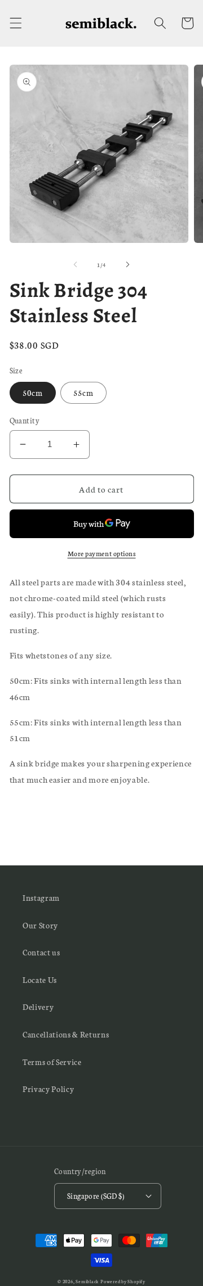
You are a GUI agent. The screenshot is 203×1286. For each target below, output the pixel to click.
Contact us (41, 952)
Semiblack (87, 1281)
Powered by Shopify (122, 1281)
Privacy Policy (48, 1088)
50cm (33, 392)
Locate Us (40, 979)
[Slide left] (75, 264)
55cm (83, 392)
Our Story (40, 925)
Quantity (25, 420)
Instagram (41, 897)
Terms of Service (52, 1061)
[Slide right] (127, 264)
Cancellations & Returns (66, 1034)
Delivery (38, 1006)
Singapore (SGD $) (95, 1195)
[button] (15, 23)
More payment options (102, 553)
